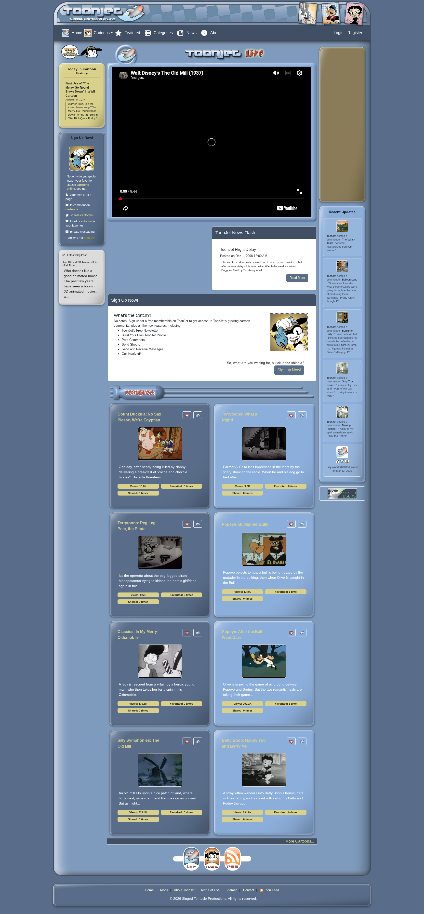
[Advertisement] (146, 258)
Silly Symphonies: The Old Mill (138, 743)
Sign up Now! (289, 370)
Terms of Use (210, 890)
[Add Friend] (338, 461)
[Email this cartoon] (197, 415)
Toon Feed (271, 890)
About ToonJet (184, 890)
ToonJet (332, 235)
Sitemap (231, 890)
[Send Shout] (347, 461)
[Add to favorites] (187, 415)
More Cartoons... (299, 841)
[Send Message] (342, 461)
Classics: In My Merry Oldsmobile (137, 635)
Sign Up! (89, 238)
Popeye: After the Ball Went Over (242, 635)
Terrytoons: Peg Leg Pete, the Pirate (137, 526)
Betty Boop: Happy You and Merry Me (244, 743)
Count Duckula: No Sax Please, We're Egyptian (139, 417)
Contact (248, 890)
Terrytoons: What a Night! (239, 417)
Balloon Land (349, 279)
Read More (297, 278)
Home (149, 890)
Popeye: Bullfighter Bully (245, 524)
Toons (163, 890)
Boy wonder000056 (339, 467)
